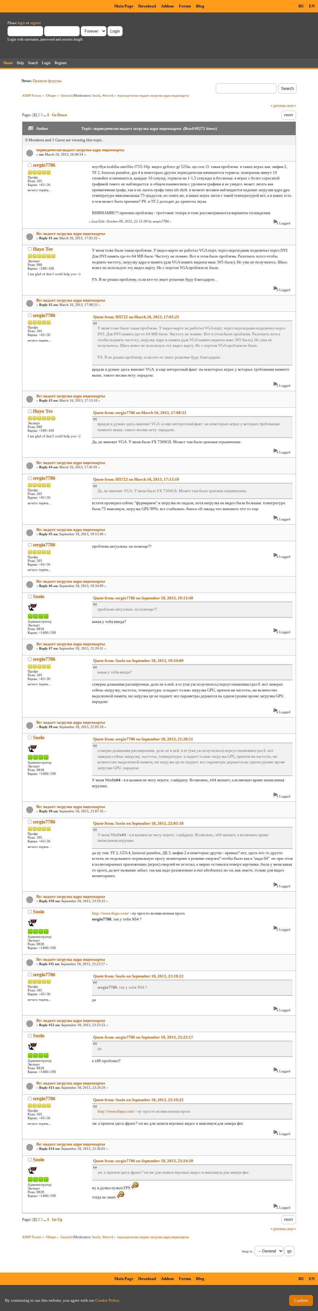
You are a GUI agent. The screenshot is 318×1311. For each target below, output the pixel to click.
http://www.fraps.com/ (110, 913)
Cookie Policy (107, 1300)
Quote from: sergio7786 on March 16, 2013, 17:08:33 (139, 412)
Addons (167, 6)
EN (312, 6)
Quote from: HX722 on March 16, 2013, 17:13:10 (136, 479)
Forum (185, 6)
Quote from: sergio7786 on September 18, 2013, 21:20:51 (143, 739)
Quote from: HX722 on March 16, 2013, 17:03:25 (136, 317)
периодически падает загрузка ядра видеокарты (80, 150)
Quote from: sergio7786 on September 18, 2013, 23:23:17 (143, 1037)
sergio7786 (44, 165)
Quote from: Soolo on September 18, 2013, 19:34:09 (138, 660)
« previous (278, 106)
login (21, 23)
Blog (200, 6)
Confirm (301, 1300)
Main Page (123, 6)
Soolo (96, 95)
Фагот (107, 95)
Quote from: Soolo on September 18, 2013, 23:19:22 (138, 976)
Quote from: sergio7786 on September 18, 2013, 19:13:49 (143, 598)
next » (291, 106)
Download (147, 6)
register (35, 23)
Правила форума (47, 80)
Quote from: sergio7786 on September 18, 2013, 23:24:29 (143, 1161)
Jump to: (247, 1251)
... (45, 115)
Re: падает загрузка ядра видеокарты (70, 233)
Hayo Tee (43, 249)
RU (301, 6)
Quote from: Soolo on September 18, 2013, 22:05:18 (138, 823)
